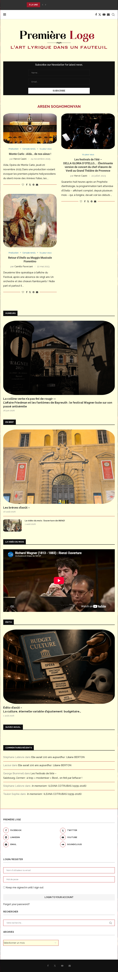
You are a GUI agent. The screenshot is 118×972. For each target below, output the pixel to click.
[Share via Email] (37, 184)
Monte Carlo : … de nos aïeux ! (30, 154)
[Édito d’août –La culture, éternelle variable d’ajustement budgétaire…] (59, 667)
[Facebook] (96, 14)
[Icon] (30, 128)
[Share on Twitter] (30, 184)
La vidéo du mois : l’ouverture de (45, 520)
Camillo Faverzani (23, 266)
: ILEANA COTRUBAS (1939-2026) (59, 785)
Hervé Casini (20, 159)
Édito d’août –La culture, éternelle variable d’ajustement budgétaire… (42, 709)
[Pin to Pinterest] (33, 184)
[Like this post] (23, 184)
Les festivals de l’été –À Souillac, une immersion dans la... (58, 5)
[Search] (113, 14)
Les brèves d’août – (16, 507)
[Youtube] (104, 14)
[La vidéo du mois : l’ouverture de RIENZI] (12, 525)
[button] (42, 4)
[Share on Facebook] (26, 184)
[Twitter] (99, 14)
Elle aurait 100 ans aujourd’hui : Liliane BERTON (58, 757)
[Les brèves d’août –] (59, 467)
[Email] (108, 14)
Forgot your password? (16, 904)
